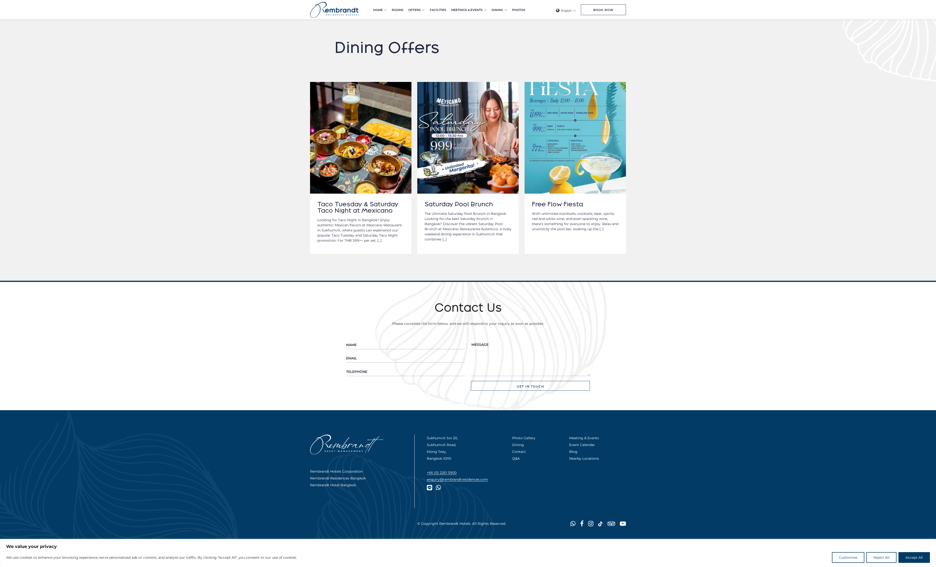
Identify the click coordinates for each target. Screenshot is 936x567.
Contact (519, 451)
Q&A (516, 458)
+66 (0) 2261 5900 (442, 472)
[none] (566, 9)
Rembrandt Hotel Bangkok (333, 485)
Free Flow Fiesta (557, 204)
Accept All (914, 557)
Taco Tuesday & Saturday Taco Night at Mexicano (357, 207)
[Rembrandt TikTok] (600, 523)
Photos (518, 10)
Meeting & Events (584, 438)
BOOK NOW (603, 10)
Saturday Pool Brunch (459, 204)
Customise (848, 557)
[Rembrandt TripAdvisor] (611, 523)
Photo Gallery (524, 438)
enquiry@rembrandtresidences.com (457, 479)
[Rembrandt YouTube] (623, 523)
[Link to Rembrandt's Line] (429, 487)
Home (378, 10)
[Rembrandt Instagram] (590, 523)
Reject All (881, 557)
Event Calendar (582, 444)
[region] (468, 553)
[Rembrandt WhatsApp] (438, 487)
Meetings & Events (467, 10)
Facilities (438, 10)
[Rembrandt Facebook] (582, 523)
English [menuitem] (566, 10)
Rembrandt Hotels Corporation (336, 471)
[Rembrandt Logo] (334, 10)
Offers (414, 10)
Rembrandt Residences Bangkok (338, 478)
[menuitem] (566, 9)
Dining (497, 10)
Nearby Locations (584, 458)
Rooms (397, 10)
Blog (573, 451)
